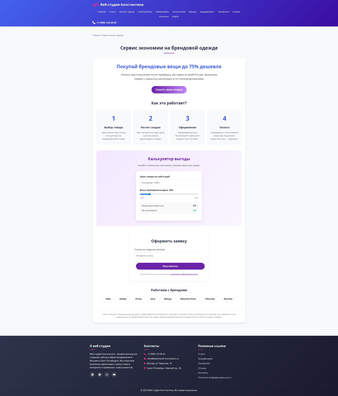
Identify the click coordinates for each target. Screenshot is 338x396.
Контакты (164, 16)
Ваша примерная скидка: (156, 190)
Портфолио (223, 11)
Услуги (112, 11)
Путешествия (179, 11)
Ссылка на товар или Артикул (150, 249)
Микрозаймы (162, 11)
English (175, 16)
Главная (102, 11)
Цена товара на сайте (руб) (155, 176)
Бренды (193, 11)
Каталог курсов (126, 11)
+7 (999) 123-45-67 (106, 22)
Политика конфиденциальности (214, 377)
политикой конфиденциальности (184, 274)
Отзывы (236, 11)
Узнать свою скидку (169, 89)
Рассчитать (170, 266)
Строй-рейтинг (145, 11)
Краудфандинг (207, 11)
